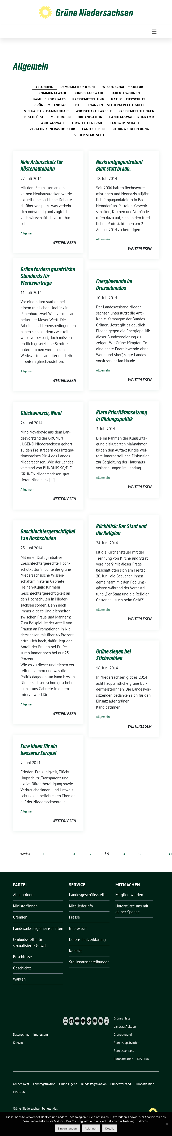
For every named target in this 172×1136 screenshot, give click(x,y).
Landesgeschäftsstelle (88, 894)
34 (123, 854)
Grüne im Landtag (50, 105)
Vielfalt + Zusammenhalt (46, 111)
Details (109, 1128)
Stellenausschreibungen (89, 961)
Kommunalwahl (53, 93)
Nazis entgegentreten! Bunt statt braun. (119, 165)
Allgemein (44, 87)
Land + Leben (93, 129)
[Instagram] (65, 1021)
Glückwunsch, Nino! (41, 413)
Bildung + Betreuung (130, 129)
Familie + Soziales (49, 99)
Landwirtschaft (124, 123)
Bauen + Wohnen (125, 93)
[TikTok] (89, 1021)
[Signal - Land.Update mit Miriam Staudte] (100, 1021)
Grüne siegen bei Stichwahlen (113, 654)
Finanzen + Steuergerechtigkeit (115, 105)
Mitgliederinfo (81, 905)
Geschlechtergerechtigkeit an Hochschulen (48, 534)
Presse (74, 917)
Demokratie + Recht (78, 87)
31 (73, 854)
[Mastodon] (83, 1021)
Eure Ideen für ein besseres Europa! (39, 749)
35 (139, 854)
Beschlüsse (34, 117)
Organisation (90, 117)
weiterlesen (64, 242)
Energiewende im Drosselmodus (114, 284)
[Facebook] (71, 1021)
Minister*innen (25, 905)
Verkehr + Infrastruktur (52, 129)
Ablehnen (91, 1128)
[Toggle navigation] (154, 31)
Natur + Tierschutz (128, 99)
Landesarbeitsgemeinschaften (38, 928)
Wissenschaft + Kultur (122, 87)
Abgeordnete (24, 894)
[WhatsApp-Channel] (106, 1021)
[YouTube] (77, 1021)
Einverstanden (67, 1128)
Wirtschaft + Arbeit (94, 111)
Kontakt (75, 950)
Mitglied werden (129, 894)
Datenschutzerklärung (87, 939)
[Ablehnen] (167, 1124)
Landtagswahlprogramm (131, 117)
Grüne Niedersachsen (94, 12)
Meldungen (61, 117)
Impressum (78, 928)
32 (89, 854)
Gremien (20, 917)
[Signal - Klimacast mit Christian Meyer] (95, 1021)
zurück (24, 854)
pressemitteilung (88, 99)
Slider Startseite (89, 135)
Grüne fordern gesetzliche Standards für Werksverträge (48, 276)
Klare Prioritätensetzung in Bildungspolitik (121, 415)
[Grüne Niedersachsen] (45, 11)
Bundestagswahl (89, 93)
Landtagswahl (52, 123)
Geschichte (22, 967)
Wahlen (19, 979)
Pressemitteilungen (137, 111)
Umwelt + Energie (87, 123)
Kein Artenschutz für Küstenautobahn (42, 165)
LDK (76, 105)
